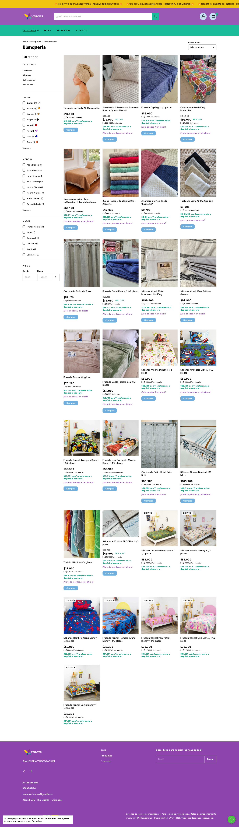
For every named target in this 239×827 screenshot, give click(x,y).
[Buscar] (155, 16)
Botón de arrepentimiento (203, 814)
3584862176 (29, 788)
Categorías (29, 30)
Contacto (82, 30)
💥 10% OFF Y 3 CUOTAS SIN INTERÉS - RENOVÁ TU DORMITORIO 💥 (73, 4)
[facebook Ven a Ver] (31, 771)
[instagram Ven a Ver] (24, 771)
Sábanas (27, 75)
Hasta (40, 271)
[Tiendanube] (139, 819)
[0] (212, 16)
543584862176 (30, 782)
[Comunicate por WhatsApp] (232, 820)
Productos (63, 30)
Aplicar (55, 277)
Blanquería (35, 41)
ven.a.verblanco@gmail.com (38, 794)
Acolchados (28, 84)
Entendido (37, 821)
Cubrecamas (29, 80)
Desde (26, 271)
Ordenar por (194, 42)
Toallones (27, 70)
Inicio (47, 30)
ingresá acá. (183, 814)
